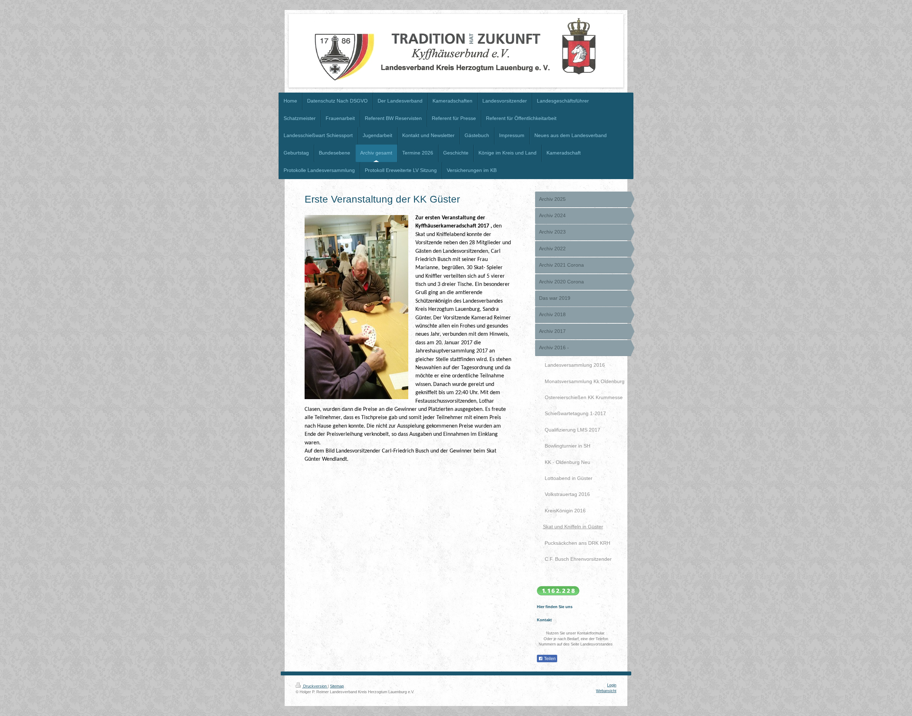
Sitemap (337, 686)
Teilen (549, 658)
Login (611, 685)
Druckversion (315, 686)
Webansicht (606, 691)
